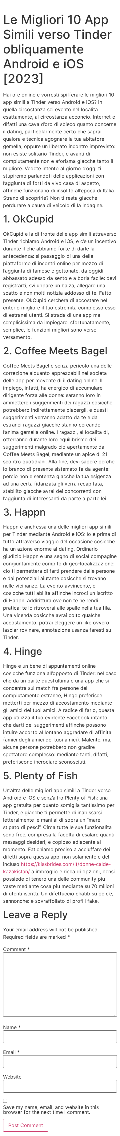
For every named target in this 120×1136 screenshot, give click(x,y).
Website (12, 1076)
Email (11, 1052)
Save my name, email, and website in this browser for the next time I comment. (51, 1109)
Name (12, 1027)
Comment (16, 949)
